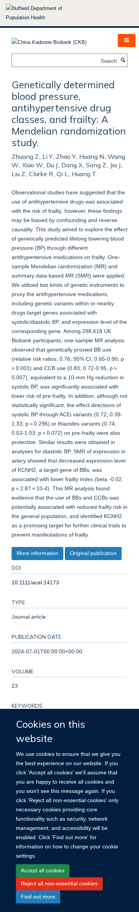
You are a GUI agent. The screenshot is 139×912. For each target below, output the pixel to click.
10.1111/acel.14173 (35, 582)
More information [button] (37, 553)
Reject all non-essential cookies (59, 883)
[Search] (123, 60)
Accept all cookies (42, 870)
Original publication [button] (93, 553)
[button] (127, 40)
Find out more (38, 896)
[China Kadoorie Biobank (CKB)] (49, 40)
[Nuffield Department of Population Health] (44, 13)
